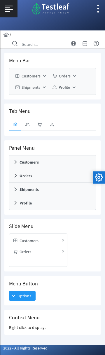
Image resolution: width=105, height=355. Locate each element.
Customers (29, 162)
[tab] (15, 124)
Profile (26, 203)
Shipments (29, 189)
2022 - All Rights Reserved (25, 348)
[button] (22, 296)
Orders (26, 175)
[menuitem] (30, 75)
